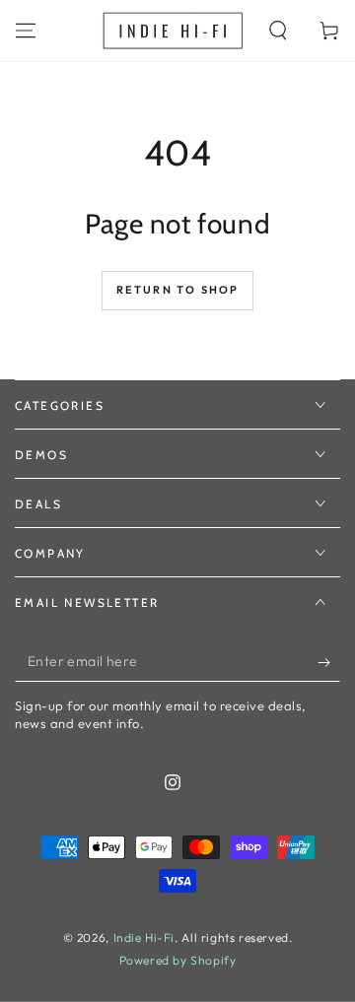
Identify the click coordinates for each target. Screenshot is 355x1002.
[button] (278, 30)
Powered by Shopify (178, 960)
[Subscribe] (329, 662)
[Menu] (25, 30)
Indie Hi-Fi (144, 937)
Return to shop (178, 290)
